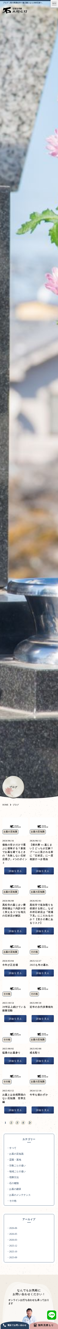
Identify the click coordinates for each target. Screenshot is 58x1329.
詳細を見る (15, 871)
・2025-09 (12, 1257)
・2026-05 (12, 1234)
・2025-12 (12, 1245)
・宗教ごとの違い (16, 1165)
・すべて (11, 1148)
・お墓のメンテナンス (19, 1195)
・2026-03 (12, 1240)
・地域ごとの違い (16, 1171)
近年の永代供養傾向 (41, 1007)
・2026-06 (12, 1228)
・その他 (11, 1201)
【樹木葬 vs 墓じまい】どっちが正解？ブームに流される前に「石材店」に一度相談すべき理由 (41, 851)
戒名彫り (35, 1052)
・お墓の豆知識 (15, 1154)
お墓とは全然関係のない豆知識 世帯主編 (14, 1098)
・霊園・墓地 (14, 1159)
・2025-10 (12, 1251)
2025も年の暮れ (39, 965)
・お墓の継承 (14, 1189)
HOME (5, 805)
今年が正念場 (10, 965)
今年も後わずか (39, 1094)
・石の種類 (13, 1183)
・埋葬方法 (13, 1177)
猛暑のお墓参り (11, 1052)
